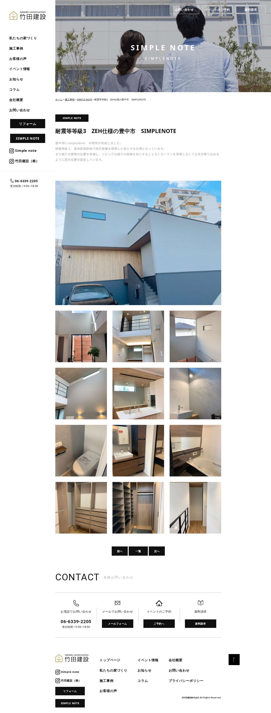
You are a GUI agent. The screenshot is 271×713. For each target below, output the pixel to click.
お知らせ (16, 79)
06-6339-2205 (26, 181)
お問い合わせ (184, 10)
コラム (14, 89)
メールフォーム (117, 623)
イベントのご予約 (217, 10)
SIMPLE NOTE (27, 138)
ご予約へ (159, 623)
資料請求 (250, 10)
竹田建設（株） (26, 161)
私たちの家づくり (23, 38)
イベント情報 (19, 69)
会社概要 (16, 99)
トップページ (110, 660)
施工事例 (16, 48)
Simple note (25, 150)
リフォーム (28, 123)
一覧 (138, 551)
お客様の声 (18, 58)
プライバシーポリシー (186, 680)
